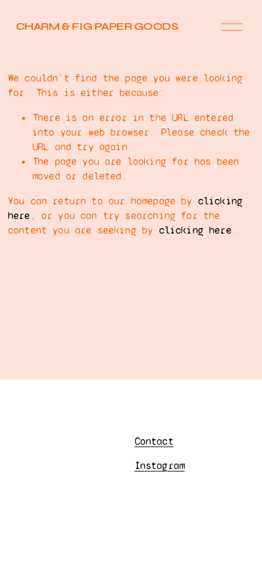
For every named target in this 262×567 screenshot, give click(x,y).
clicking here (195, 230)
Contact (154, 441)
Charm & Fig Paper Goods (97, 26)
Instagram (160, 465)
